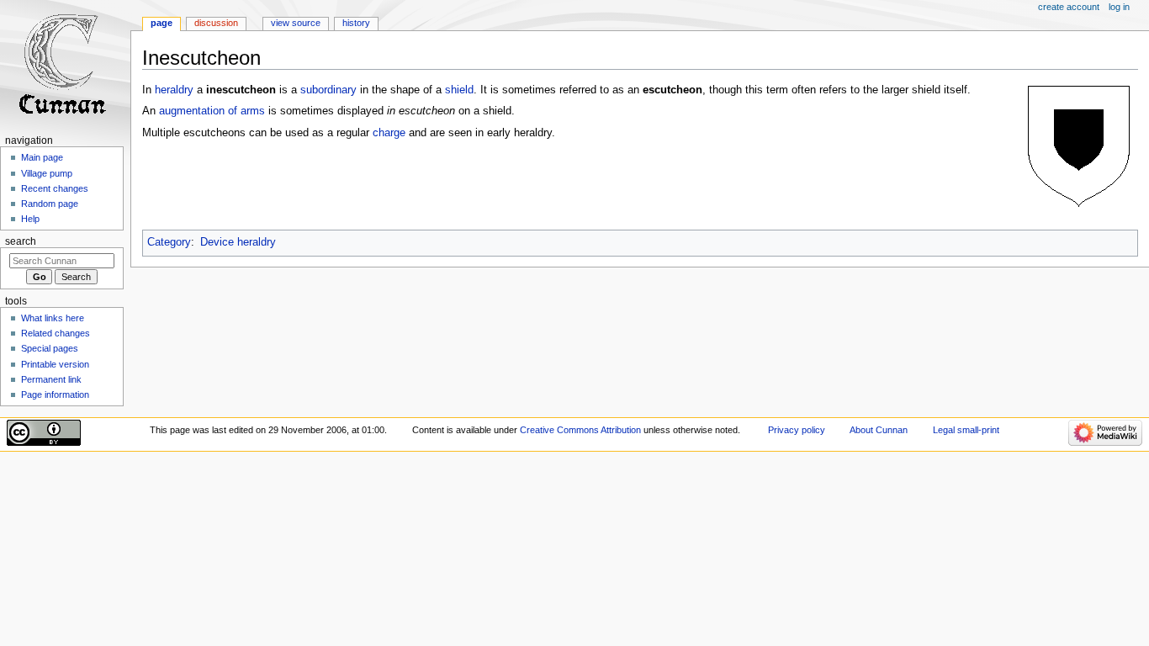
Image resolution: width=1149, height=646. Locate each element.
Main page (42, 157)
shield (459, 90)
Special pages (49, 348)
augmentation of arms (212, 111)
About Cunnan (879, 430)
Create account (1068, 7)
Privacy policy (796, 430)
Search (20, 241)
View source (295, 23)
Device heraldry (238, 242)
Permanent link (51, 379)
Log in (1119, 7)
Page (161, 23)
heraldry (174, 90)
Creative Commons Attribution (580, 430)
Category (169, 242)
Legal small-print (966, 430)
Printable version (55, 364)
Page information (55, 394)
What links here (52, 318)
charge (389, 133)
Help (30, 219)
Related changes (55, 333)
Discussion (216, 23)
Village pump (46, 173)
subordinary (328, 90)
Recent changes (54, 188)
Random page (49, 204)
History (356, 23)
